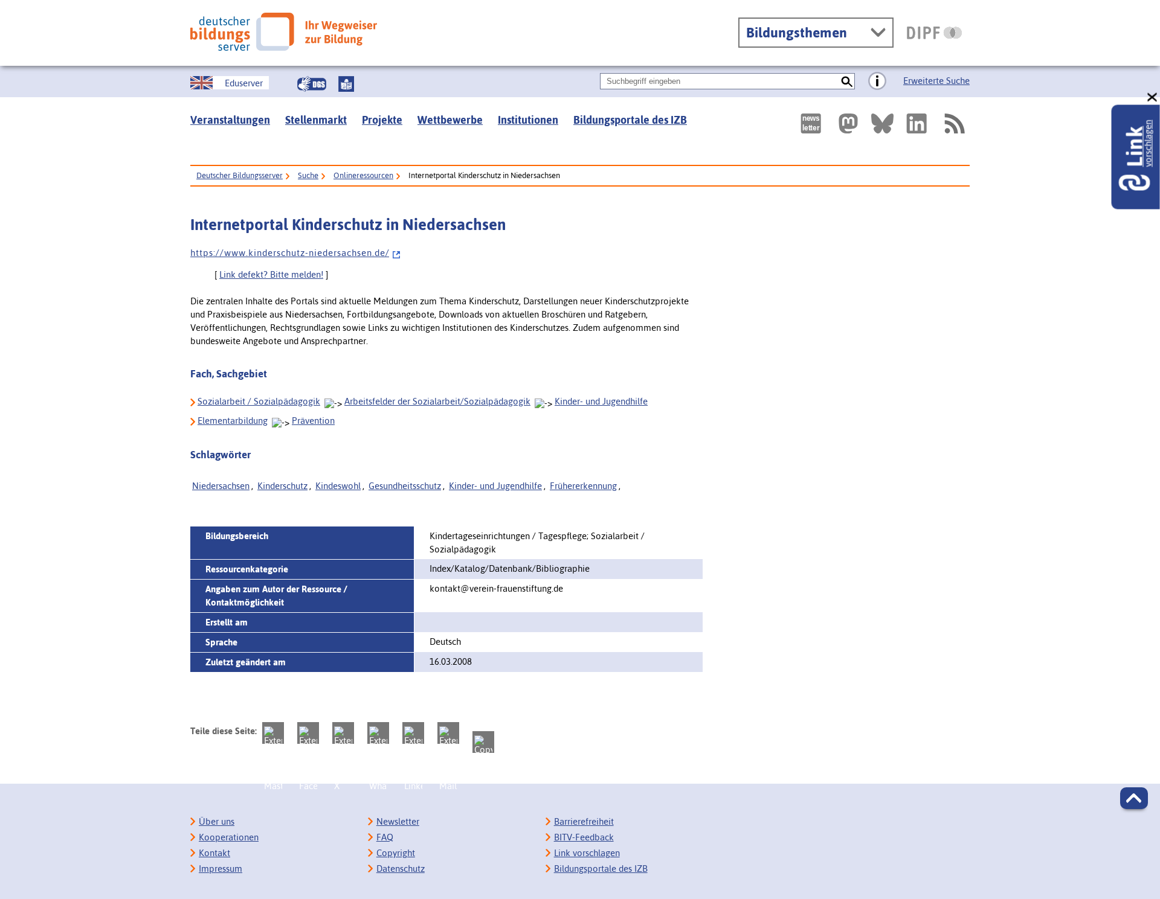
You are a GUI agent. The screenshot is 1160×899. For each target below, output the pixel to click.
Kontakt (214, 853)
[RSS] (954, 123)
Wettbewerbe (450, 120)
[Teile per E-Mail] (448, 733)
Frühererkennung (583, 486)
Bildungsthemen (796, 32)
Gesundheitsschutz (405, 486)
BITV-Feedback (584, 837)
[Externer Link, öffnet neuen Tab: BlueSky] (882, 123)
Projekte (382, 120)
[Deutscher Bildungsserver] (283, 32)
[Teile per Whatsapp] (378, 733)
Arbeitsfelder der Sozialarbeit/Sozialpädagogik (437, 401)
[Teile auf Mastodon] (273, 733)
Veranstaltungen (230, 120)
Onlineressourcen (363, 175)
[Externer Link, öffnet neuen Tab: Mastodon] (848, 123)
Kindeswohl (338, 486)
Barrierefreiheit (584, 821)
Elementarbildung (233, 420)
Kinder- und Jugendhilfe (601, 401)
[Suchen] (846, 81)
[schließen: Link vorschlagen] (1153, 97)
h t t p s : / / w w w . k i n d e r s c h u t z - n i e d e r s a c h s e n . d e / (289, 253)
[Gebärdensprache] (311, 84)
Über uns (216, 821)
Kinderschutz (282, 486)
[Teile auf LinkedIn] (413, 733)
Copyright (395, 853)
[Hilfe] (877, 81)
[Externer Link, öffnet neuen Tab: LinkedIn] (916, 123)
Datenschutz (400, 868)
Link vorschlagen (587, 853)
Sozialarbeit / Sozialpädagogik (259, 401)
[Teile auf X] (343, 733)
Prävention (313, 420)
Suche (308, 175)
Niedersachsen (221, 486)
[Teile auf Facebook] (308, 733)
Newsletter (397, 821)
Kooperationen (229, 837)
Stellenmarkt (316, 120)
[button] (1134, 798)
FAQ (384, 837)
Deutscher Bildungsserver (239, 175)
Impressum (220, 868)
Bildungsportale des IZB (630, 120)
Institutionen (528, 120)
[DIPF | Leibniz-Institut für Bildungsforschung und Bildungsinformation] (934, 32)
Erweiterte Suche (936, 80)
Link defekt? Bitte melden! (271, 274)
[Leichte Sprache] (346, 84)
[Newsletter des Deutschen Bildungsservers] (810, 123)
